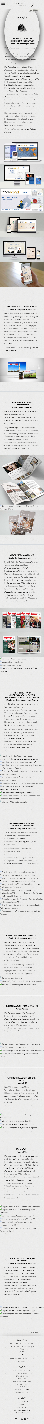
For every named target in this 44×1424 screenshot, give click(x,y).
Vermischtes (22, 1392)
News (22, 1352)
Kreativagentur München (22, 1346)
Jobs (22, 1354)
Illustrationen (22, 1389)
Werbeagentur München (22, 1344)
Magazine (22, 1379)
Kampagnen (22, 1387)
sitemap (22, 1361)
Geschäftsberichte (22, 1381)
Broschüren (22, 1376)
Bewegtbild (22, 1384)
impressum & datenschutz (22, 1358)
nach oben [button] (34, 1333)
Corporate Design (22, 1371)
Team (22, 1349)
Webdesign (22, 1373)
